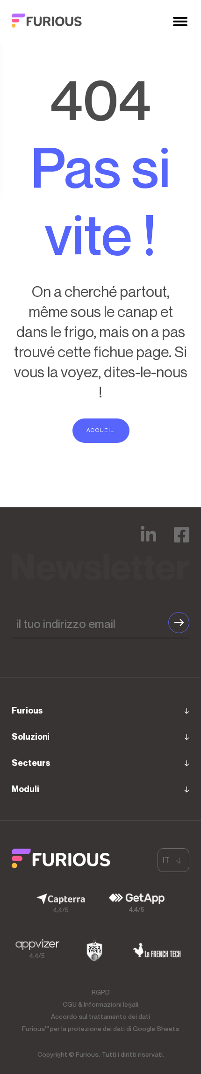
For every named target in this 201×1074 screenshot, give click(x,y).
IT (166, 860)
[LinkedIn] (148, 541)
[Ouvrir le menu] (180, 21)
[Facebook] (181, 541)
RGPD (101, 992)
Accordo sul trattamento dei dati (100, 1016)
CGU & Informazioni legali (100, 1004)
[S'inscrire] (178, 622)
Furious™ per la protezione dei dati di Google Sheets (100, 1028)
